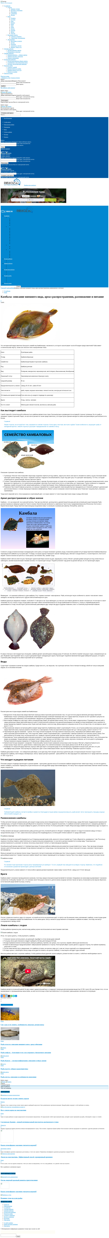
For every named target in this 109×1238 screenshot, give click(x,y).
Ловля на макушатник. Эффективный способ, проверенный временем (27, 1157)
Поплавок (14, 12)
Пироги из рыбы (12, 72)
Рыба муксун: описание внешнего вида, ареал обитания (21, 1044)
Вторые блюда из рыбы (14, 69)
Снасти (9, 7)
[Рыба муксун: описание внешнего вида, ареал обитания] (10, 1039)
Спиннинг (14, 13)
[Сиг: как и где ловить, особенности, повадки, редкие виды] (10, 1020)
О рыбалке (7, 291)
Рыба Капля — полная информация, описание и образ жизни (23, 1061)
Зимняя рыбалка (9, 1210)
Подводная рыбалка (10, 1212)
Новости (3, 1125)
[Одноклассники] (4, 996)
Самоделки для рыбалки (18, 38)
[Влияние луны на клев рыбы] (6, 1195)
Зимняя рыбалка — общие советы (17, 55)
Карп (12, 24)
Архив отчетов (15, 78)
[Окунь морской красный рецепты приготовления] (9, 1177)
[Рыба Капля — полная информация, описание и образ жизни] (5, 1056)
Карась (13, 22)
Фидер (13, 15)
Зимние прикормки (13, 58)
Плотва (13, 30)
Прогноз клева (8, 73)
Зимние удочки (15, 9)
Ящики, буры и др (16, 47)
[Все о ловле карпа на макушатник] (13, 1107)
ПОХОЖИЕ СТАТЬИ (7, 1005)
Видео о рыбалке (9, 1217)
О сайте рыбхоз (7, 122)
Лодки (13, 42)
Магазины (7, 1220)
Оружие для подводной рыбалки (17, 64)
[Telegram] (6, 996)
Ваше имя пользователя (23, 82)
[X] (9, 996)
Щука (12, 32)
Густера (13, 19)
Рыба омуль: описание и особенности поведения (18, 1077)
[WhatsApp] (11, 996)
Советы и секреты (16, 36)
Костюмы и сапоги (16, 41)
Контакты (6, 137)
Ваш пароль (19, 84)
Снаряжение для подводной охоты (17, 62)
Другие (13, 33)
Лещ (12, 26)
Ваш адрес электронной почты (25, 97)
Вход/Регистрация (8, 118)
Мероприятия (7, 127)
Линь (12, 27)
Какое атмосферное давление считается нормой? (19, 1145)
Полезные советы (12, 35)
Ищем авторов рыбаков (9, 124)
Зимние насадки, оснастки (15, 56)
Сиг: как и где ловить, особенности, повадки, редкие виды (22, 1025)
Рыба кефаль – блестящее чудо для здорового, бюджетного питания (26, 1052)
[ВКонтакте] (2, 996)
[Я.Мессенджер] (14, 996)
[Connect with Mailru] (3, 92)
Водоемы (6, 134)
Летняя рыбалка (8, 1209)
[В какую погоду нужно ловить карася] (10, 1095)
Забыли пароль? (5, 148)
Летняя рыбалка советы (14, 50)
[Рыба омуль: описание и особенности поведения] (5, 1072)
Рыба (8, 16)
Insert (18, 1236)
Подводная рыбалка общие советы (17, 61)
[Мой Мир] (16, 996)
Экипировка (11, 39)
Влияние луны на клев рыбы (11, 1198)
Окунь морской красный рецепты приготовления (19, 1180)
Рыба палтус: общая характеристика (14, 1069)
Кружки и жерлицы (16, 10)
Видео (5, 129)
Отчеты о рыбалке (8, 132)
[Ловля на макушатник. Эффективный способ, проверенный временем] (8, 1153)
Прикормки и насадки (13, 52)
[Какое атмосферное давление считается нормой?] (7, 1142)
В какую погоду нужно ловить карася (15, 1098)
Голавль (13, 18)
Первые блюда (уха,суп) (14, 70)
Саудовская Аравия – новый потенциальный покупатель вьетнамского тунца (30, 1122)
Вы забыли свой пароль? (8, 88)
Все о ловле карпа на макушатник (13, 1110)
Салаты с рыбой (12, 67)
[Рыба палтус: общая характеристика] (3, 1064)
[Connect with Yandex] (8, 92)
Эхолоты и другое (16, 45)
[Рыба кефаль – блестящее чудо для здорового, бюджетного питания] (3, 1047)
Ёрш (12, 21)
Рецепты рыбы (8, 1214)
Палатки (13, 44)
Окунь (13, 29)
